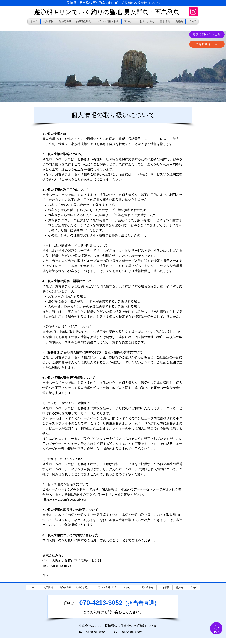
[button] (165, 21)
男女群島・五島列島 (152, 11)
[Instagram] (193, 11)
